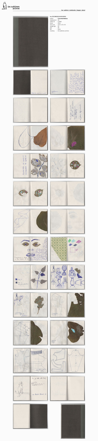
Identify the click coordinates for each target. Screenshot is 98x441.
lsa (62, 10)
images (79, 10)
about (83, 10)
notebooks (72, 10)
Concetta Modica (63, 18)
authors (66, 10)
